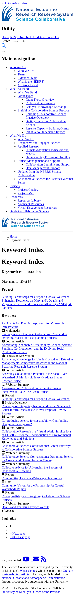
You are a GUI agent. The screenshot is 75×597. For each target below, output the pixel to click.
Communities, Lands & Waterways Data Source (32, 478)
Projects (15, 186)
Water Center (28, 570)
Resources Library (29, 200)
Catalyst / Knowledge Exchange (46, 106)
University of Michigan (16, 592)
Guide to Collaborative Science (29, 211)
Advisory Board (28, 85)
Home (5, 37)
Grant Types (25, 96)
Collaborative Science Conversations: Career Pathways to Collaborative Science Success (36, 447)
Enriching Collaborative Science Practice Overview (46, 115)
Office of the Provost (46, 592)
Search (6, 41)
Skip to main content (15, 3)
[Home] (37, 20)
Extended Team (27, 78)
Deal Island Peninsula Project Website (25, 507)
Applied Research (29, 146)
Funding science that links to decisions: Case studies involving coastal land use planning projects (34, 335)
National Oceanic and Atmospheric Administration (33, 578)
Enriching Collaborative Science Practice (43, 110)
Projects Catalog (28, 189)
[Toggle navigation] (3, 51)
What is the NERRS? (31, 81)
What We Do (18, 135)
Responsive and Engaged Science (39, 142)
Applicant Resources (31, 204)
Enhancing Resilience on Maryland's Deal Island (32, 300)
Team (21, 74)
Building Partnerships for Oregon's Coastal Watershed (36, 297)
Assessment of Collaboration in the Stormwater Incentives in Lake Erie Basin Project (31, 389)
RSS (13, 37)
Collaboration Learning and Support (48, 164)
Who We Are (18, 67)
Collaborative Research (40, 103)
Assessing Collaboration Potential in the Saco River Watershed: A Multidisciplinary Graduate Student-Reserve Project (34, 377)
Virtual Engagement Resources (37, 207)
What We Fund (19, 88)
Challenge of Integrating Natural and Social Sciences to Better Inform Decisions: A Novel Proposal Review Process (36, 409)
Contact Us (51, 37)
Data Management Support (43, 168)
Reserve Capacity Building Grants (47, 128)
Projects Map (26, 193)
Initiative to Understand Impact (45, 132)
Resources (16, 197)
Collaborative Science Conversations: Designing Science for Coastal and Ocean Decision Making (37, 458)
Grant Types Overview (40, 99)
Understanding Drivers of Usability (48, 157)
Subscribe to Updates (30, 37)
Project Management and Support (39, 161)
